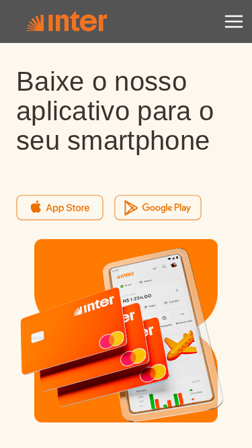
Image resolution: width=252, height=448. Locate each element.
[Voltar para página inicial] (66, 21)
